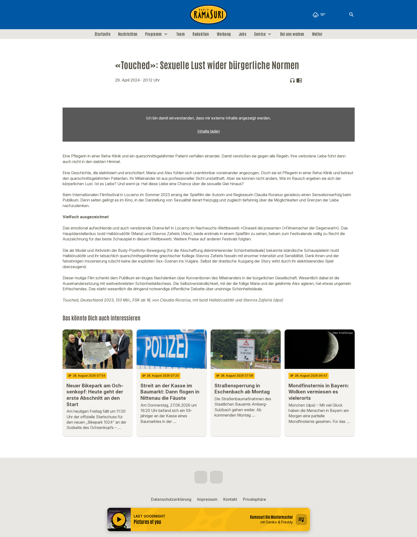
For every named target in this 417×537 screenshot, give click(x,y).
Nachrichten (127, 34)
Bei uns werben (292, 34)
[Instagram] (77, 14)
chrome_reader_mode (299, 80)
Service (260, 34)
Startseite (102, 34)
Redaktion (201, 34)
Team (180, 34)
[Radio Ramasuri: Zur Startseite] (208, 14)
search (351, 15)
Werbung (224, 34)
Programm (153, 34)
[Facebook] (67, 14)
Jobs (243, 34)
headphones (292, 80)
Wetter (317, 34)
